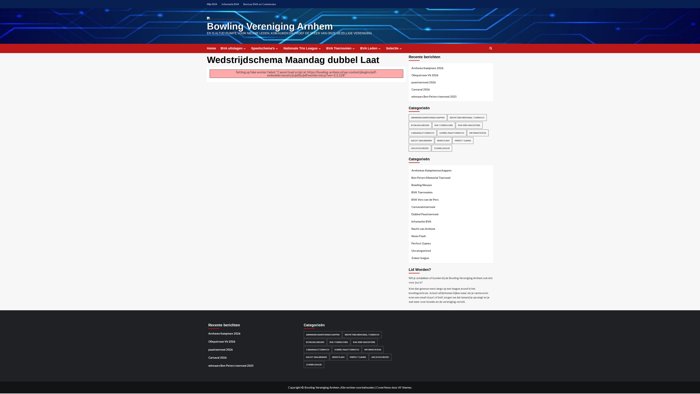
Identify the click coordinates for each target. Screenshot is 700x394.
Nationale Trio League (300, 48)
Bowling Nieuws (420, 125)
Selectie (392, 48)
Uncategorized (420, 148)
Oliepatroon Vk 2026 (424, 75)
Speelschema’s (263, 48)
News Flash (443, 140)
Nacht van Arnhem (421, 140)
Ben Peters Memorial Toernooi (467, 117)
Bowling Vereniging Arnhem (270, 26)
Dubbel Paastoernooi (452, 133)
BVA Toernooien (338, 48)
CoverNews (383, 387)
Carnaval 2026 (420, 89)
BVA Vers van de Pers (469, 125)
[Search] (491, 48)
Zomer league (442, 148)
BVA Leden (368, 48)
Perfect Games (463, 140)
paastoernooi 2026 (423, 82)
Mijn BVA (212, 4)
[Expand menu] (244, 48)
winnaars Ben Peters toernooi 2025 (434, 96)
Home (211, 48)
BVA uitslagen (231, 48)
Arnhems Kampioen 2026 (427, 68)
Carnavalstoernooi (422, 133)
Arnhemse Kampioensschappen (428, 117)
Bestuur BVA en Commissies (259, 4)
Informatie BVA (230, 4)
